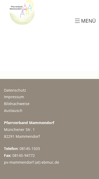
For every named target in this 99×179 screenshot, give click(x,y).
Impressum (14, 96)
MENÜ (88, 20)
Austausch (13, 110)
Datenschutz (15, 90)
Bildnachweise (17, 103)
